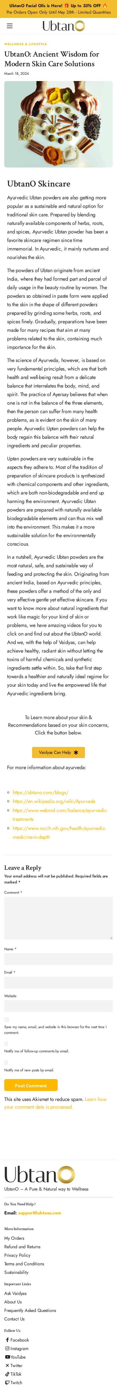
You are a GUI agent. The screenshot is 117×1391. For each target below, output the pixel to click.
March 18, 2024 (16, 73)
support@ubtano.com (39, 1213)
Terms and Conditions (24, 1263)
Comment (13, 892)
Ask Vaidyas (15, 1293)
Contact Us (14, 1319)
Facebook (20, 1340)
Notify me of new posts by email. (29, 1070)
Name (10, 949)
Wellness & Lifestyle (25, 44)
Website (10, 996)
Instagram (19, 1348)
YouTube (18, 1357)
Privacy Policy (17, 1255)
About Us (13, 1302)
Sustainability (16, 1272)
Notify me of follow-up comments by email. (36, 1051)
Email (10, 972)
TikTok (16, 1374)
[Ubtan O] (64, 25)
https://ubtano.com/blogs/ (41, 792)
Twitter (16, 1365)
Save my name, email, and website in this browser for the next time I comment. (55, 1029)
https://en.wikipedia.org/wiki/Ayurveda (54, 801)
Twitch (16, 1382)
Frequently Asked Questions (30, 1310)
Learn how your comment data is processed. (55, 1103)
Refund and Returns (22, 1246)
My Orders (14, 1238)
